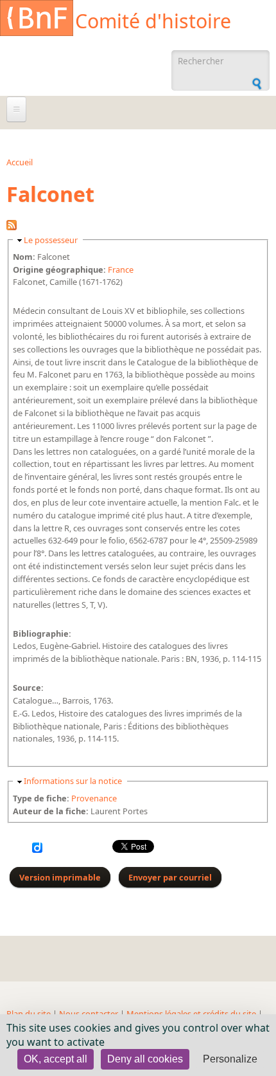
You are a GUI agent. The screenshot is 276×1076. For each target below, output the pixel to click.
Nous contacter (88, 1013)
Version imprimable (60, 877)
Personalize (230, 1058)
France (121, 269)
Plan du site (28, 1013)
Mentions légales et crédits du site (191, 1013)
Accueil (19, 162)
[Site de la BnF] (36, 20)
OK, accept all (55, 1058)
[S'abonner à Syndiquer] (11, 227)
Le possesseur (51, 240)
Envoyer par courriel (170, 877)
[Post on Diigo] (37, 849)
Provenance (94, 798)
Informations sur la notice (73, 781)
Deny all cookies (145, 1058)
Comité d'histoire (153, 21)
